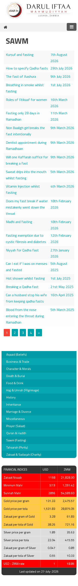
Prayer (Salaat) (15, 426)
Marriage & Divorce (18, 411)
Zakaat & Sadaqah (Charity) (23, 454)
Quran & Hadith (16, 433)
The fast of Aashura (21, 76)
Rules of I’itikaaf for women (26, 99)
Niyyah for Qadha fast (22, 250)
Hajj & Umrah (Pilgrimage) (22, 390)
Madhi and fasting (19, 221)
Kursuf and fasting (20, 54)
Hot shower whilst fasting (25, 278)
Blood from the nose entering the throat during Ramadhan (25, 316)
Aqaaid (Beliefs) (16, 354)
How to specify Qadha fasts (27, 68)
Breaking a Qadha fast (22, 286)
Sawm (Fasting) (16, 440)
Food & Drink (14, 383)
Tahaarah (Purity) (17, 447)
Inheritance (13, 404)
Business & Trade (17, 361)
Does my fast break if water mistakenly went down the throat (27, 207)
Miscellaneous (15, 418)
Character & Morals (18, 368)
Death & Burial (15, 376)
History (11, 397)
